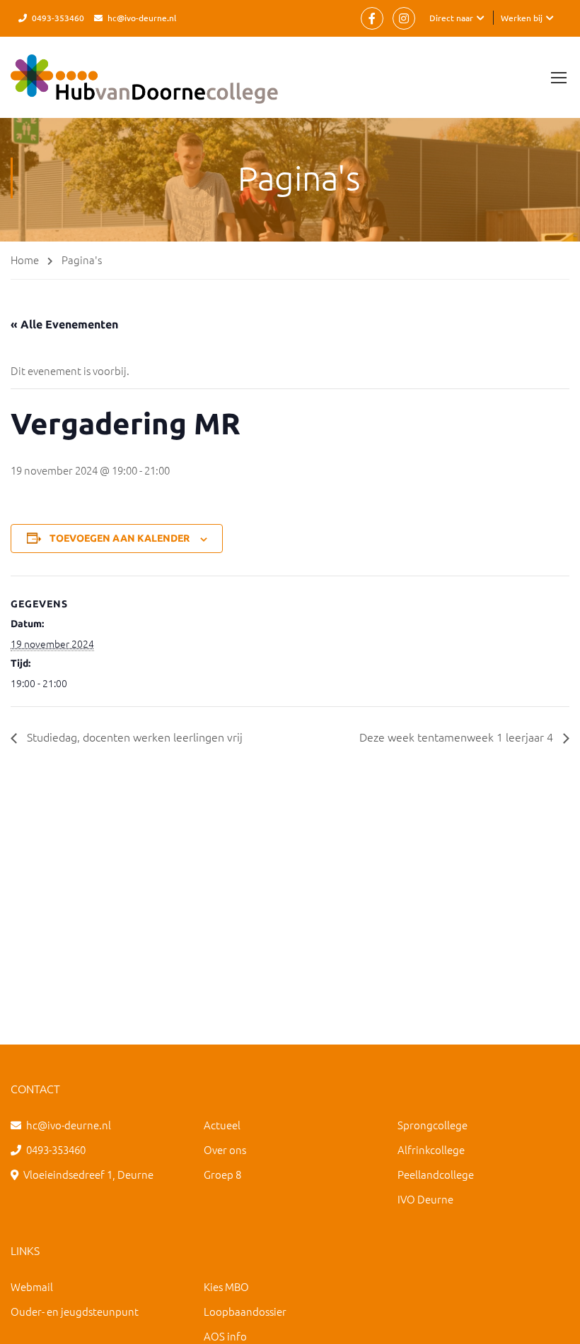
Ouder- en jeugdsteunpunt (75, 1311)
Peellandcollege (436, 1174)
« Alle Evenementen (64, 324)
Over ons (225, 1149)
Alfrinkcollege (431, 1149)
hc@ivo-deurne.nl (142, 17)
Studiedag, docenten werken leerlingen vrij (133, 736)
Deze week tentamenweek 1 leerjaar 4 (457, 736)
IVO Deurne (425, 1198)
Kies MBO (226, 1286)
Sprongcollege (433, 1124)
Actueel (222, 1124)
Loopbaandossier (245, 1311)
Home (25, 259)
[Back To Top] (552, 1319)
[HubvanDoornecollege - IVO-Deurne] (144, 86)
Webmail (32, 1286)
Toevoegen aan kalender (120, 538)
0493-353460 (58, 17)
